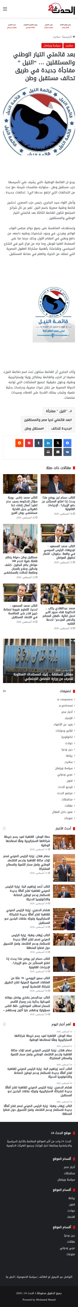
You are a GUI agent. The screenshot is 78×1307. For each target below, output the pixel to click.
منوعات (68, 818)
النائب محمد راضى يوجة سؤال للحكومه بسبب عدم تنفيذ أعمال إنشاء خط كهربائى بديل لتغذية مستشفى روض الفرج (21, 505)
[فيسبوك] (67, 443)
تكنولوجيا (67, 737)
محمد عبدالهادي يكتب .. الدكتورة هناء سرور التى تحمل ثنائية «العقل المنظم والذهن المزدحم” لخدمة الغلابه (59, 616)
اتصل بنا (10, 1276)
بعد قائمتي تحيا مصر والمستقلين (47, 420)
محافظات (67, 799)
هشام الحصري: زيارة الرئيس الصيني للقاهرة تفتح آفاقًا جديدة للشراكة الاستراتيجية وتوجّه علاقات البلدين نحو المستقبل (27, 916)
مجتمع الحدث (65, 793)
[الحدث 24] (61, 9)
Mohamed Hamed (46, 1299)
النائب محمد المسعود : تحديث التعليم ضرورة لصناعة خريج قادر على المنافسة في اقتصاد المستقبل (20, 611)
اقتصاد (69, 718)
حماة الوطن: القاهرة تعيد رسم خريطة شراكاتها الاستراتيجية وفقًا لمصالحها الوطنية (27, 841)
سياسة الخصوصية (27, 1276)
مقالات (69, 806)
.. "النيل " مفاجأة (58, 411)
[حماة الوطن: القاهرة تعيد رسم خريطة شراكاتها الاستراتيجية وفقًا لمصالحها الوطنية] (64, 842)
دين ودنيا (67, 749)
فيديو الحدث (65, 787)
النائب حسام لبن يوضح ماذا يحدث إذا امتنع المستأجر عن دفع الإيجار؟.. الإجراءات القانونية (58, 503)
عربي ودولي (65, 774)
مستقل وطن (33, 428)
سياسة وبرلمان (52, 45)
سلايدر (56, 36)
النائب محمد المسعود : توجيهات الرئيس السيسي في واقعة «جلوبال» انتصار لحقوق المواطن (59, 551)
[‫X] (58, 443)
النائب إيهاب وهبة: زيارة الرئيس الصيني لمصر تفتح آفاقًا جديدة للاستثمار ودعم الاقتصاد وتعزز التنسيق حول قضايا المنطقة (26, 942)
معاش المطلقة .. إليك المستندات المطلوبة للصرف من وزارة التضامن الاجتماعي (43, 676)
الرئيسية (67, 36)
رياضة (69, 756)
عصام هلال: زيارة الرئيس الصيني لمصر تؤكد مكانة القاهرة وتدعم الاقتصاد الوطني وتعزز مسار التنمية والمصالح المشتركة (26, 862)
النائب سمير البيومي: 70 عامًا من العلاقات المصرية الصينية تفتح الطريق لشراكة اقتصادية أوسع (27, 982)
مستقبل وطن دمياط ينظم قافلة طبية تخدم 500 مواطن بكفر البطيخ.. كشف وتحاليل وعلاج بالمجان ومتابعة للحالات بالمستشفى (20, 565)
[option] (39, 661)
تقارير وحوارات (64, 731)
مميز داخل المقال (62, 812)
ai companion (65, 699)
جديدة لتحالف (60, 428)
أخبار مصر (67, 712)
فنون (70, 781)
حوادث (69, 743)
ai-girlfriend (66, 706)
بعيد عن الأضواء (63, 724)
